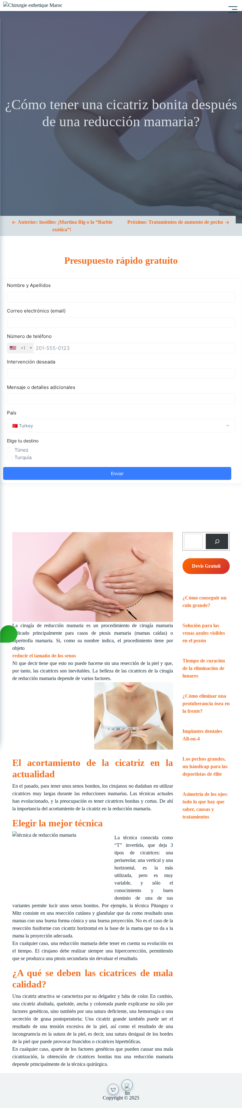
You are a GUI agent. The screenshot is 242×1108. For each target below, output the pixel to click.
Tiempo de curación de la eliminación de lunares (203, 668)
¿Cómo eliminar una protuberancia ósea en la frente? (206, 703)
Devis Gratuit (206, 566)
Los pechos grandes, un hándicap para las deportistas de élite (205, 766)
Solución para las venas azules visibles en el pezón (203, 633)
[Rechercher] (217, 541)
